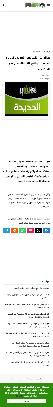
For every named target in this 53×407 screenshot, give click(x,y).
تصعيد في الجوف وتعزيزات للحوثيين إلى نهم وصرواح (29, 364)
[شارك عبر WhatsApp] (23, 230)
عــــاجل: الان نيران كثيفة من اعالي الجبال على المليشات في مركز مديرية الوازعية (30, 344)
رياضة (18, 379)
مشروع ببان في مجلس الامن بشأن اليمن (31, 288)
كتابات (10, 379)
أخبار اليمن (36, 51)
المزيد (19, 396)
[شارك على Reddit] (15, 230)
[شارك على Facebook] (46, 230)
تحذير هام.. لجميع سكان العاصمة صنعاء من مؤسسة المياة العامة (27, 306)
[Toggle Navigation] (49, 5)
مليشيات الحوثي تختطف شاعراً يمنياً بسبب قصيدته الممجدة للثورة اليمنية (27, 354)
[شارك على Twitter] (38, 230)
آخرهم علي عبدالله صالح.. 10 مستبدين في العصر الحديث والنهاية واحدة (28, 315)
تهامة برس (46, 75)
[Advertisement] (26, 30)
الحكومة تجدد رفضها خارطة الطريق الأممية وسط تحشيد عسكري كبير (27, 335)
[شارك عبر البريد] (30, 230)
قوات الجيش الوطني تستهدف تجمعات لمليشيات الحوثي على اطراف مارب (28, 325)
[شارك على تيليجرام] (7, 230)
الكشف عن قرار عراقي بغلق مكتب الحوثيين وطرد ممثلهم (28, 296)
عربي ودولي (28, 379)
